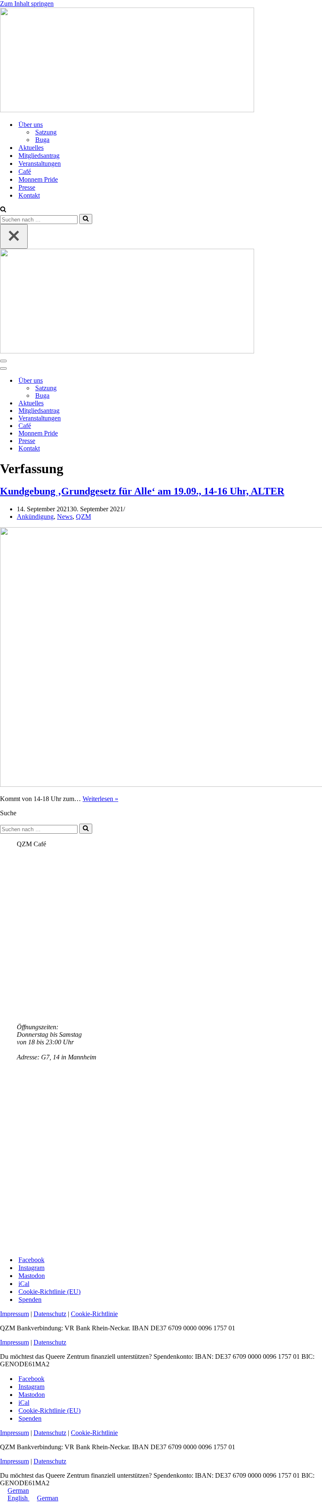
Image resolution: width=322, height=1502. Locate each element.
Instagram (31, 1267)
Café (24, 171)
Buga (42, 139)
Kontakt (29, 195)
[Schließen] (14, 236)
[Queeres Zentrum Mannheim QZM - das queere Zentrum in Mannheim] (127, 109)
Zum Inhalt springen (27, 3)
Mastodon (31, 1275)
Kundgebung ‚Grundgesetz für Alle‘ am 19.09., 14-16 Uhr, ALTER (142, 491)
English (18, 1498)
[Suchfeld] (3, 210)
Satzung (46, 132)
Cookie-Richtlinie (94, 1313)
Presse (26, 187)
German (18, 1490)
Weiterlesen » (100, 798)
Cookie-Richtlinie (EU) (49, 1291)
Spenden (30, 1299)
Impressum (14, 1313)
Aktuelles (31, 147)
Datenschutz (50, 1313)
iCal (23, 1283)
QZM (83, 516)
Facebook (31, 1259)
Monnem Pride (38, 179)
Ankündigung (35, 516)
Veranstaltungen (39, 163)
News (65, 516)
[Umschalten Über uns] (146, 380)
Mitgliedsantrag (39, 155)
